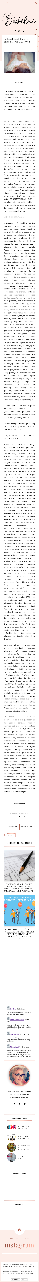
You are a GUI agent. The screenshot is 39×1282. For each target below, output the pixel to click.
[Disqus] (19, 977)
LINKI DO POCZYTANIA (14, 217)
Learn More (15, 1279)
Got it (24, 1279)
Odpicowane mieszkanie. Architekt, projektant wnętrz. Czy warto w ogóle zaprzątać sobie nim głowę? (19, 887)
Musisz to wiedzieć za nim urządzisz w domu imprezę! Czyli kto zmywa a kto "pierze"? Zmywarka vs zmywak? (19, 934)
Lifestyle (11, 835)
